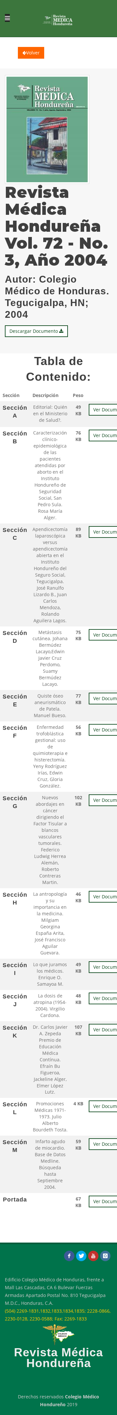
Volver (33, 53)
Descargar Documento (34, 331)
